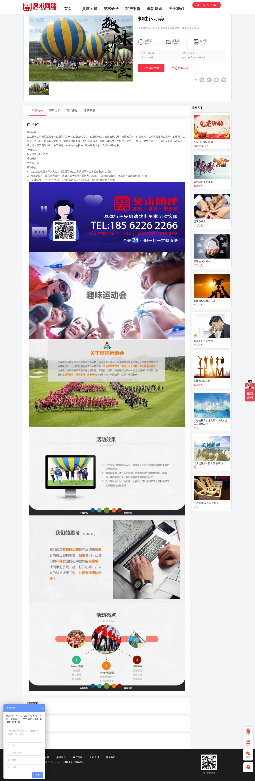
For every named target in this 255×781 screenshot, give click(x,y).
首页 (68, 8)
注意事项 (89, 110)
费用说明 (54, 110)
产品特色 (37, 110)
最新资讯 (154, 8)
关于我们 (176, 8)
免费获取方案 (151, 68)
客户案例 (133, 8)
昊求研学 (111, 8)
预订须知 (72, 110)
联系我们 (111, 757)
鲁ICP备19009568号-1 (75, 762)
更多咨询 (183, 68)
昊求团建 (89, 8)
